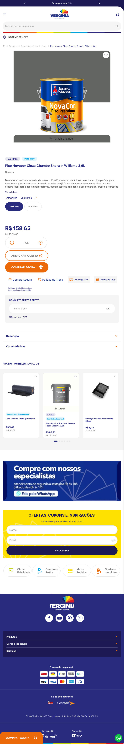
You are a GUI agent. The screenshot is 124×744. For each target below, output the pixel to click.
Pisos (43, 46)
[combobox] (62, 26)
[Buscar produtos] (117, 26)
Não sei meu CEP (18, 317)
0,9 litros (33, 206)
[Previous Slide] (25, 3)
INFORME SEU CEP (18, 37)
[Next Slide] (99, 3)
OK (108, 308)
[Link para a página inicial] (4, 46)
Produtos (13, 46)
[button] (29, 198)
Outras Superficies (29, 46)
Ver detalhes (11, 192)
